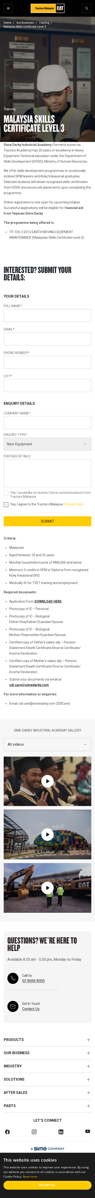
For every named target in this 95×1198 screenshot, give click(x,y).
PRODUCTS (14, 1039)
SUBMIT (47, 521)
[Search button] (86, 8)
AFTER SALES (15, 1092)
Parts (10, 1106)
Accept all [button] (47, 1185)
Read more (30, 1177)
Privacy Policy (73, 504)
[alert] (47, 1175)
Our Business (17, 1053)
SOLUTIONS (14, 1079)
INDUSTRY (13, 1066)
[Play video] (47, 781)
